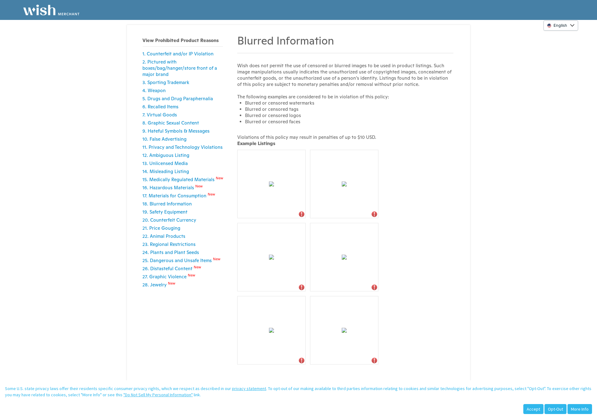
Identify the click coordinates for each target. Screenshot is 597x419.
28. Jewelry (158, 284)
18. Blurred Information (167, 204)
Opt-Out (555, 409)
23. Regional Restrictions (169, 244)
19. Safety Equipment (164, 212)
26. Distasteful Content (171, 268)
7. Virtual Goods (159, 115)
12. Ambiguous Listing (165, 155)
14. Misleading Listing (165, 171)
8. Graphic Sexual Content (170, 123)
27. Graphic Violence (168, 276)
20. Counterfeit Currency (169, 220)
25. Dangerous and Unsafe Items (181, 260)
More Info (580, 409)
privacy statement (249, 388)
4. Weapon (154, 90)
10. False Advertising (164, 139)
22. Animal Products (163, 236)
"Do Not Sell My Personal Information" (158, 395)
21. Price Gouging (161, 228)
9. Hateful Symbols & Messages (176, 131)
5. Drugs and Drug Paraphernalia (177, 98)
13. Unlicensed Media (165, 163)
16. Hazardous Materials (172, 187)
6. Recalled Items (160, 107)
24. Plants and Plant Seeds (170, 252)
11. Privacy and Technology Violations (182, 147)
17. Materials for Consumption (178, 195)
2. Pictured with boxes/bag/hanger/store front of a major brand (179, 68)
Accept (533, 409)
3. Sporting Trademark (165, 82)
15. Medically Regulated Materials (182, 179)
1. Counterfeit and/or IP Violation (178, 54)
